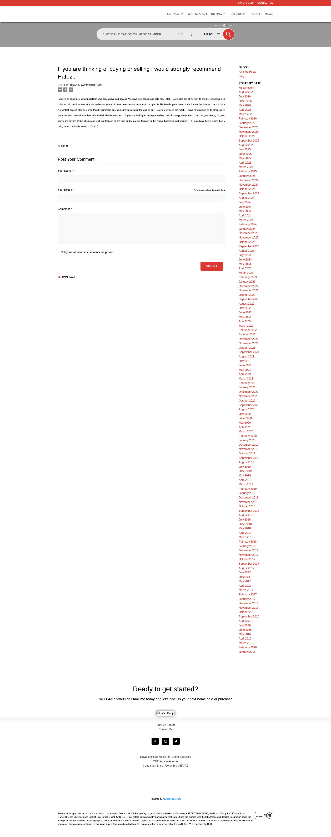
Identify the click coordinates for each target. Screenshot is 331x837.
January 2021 (247, 387)
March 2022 (246, 325)
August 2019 (246, 462)
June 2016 (245, 629)
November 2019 (248, 449)
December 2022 (248, 286)
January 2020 (247, 440)
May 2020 (245, 422)
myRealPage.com (172, 799)
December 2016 (248, 603)
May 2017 (245, 581)
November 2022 (248, 290)
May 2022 (245, 316)
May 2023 (245, 264)
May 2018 (245, 528)
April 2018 (245, 532)
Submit (212, 266)
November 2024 (248, 184)
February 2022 (248, 330)
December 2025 (248, 127)
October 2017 (247, 559)
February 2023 (248, 277)
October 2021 (247, 347)
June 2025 (245, 153)
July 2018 (245, 519)
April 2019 (245, 480)
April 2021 (245, 374)
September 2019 (249, 457)
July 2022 (245, 307)
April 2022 (245, 321)
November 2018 (248, 502)
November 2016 (248, 607)
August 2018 (246, 515)
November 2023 (248, 237)
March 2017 (246, 590)
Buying (216, 13)
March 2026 (246, 114)
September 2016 (249, 616)
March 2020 (246, 431)
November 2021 (248, 343)
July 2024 (245, 202)
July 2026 (245, 96)
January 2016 (247, 651)
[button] (155, 741)
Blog (241, 76)
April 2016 (245, 638)
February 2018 (248, 541)
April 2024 (245, 215)
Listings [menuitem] (173, 13)
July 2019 (245, 466)
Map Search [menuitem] (197, 13)
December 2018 (248, 497)
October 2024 (247, 189)
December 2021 (248, 338)
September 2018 (249, 510)
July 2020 (245, 413)
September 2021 (249, 352)
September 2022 (249, 299)
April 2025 (245, 162)
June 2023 (245, 259)
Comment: (64, 208)
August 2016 (246, 621)
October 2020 (247, 400)
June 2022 (245, 312)
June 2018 (245, 524)
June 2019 (245, 471)
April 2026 (245, 109)
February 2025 (248, 171)
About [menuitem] (255, 13)
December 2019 (248, 444)
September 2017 (249, 563)
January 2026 (247, 123)
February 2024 (248, 224)
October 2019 (247, 453)
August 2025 (246, 145)
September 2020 (249, 405)
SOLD (231, 25)
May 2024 (245, 211)
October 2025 (247, 136)
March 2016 (246, 643)
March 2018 (246, 537)
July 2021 (245, 361)
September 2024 (249, 193)
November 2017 (248, 554)
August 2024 (246, 197)
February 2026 (248, 118)
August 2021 (246, 356)
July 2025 (245, 149)
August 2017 (246, 568)
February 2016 (248, 647)
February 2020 (248, 435)
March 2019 (246, 484)
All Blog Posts (247, 71)
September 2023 (249, 246)
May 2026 (245, 105)
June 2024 (245, 206)
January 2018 (247, 546)
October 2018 (247, 506)
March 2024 (246, 220)
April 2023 (245, 268)
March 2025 (246, 166)
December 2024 (248, 180)
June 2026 (245, 101)
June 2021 (245, 365)
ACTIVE (218, 25)
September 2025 (249, 140)
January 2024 (247, 228)
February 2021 (248, 383)
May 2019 (245, 475)
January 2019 (247, 493)
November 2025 (248, 131)
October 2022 (247, 294)
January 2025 (247, 175)
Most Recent (246, 87)
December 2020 (248, 391)
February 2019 (248, 488)
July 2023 (245, 255)
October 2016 (247, 612)
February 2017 (248, 594)
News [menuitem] (269, 13)
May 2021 (245, 369)
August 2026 (246, 92)
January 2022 (247, 334)
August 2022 (246, 303)
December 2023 (248, 233)
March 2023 (246, 272)
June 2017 (245, 576)
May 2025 (245, 158)
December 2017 (248, 550)
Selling (236, 13)
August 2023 (246, 250)
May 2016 (245, 634)
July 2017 (245, 572)
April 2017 (245, 585)
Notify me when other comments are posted (86, 252)
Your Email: (65, 189)
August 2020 (246, 409)
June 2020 (245, 418)
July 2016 (245, 625)
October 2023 (247, 242)
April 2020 (245, 427)
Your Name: (65, 170)
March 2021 (246, 378)
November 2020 (248, 396)
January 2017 (247, 598)
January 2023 (247, 281)
